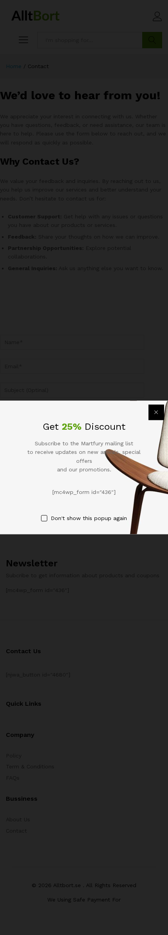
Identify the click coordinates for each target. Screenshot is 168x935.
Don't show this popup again (89, 518)
